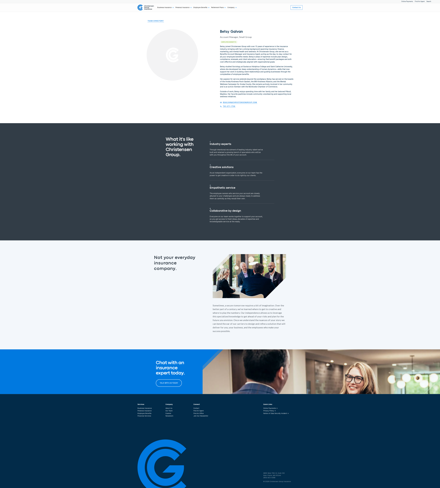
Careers (168, 413)
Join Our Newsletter (200, 416)
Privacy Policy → (269, 411)
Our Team (169, 411)
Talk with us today (169, 383)
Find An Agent (420, 1)
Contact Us (296, 7)
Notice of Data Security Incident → (276, 413)
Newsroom (169, 416)
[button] (166, 7)
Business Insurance (145, 408)
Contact (196, 408)
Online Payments (407, 1)
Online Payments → (270, 408)
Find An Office (198, 413)
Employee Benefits (144, 413)
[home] (146, 7)
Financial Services (144, 416)
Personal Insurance (145, 411)
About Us (168, 408)
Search (428, 1)
